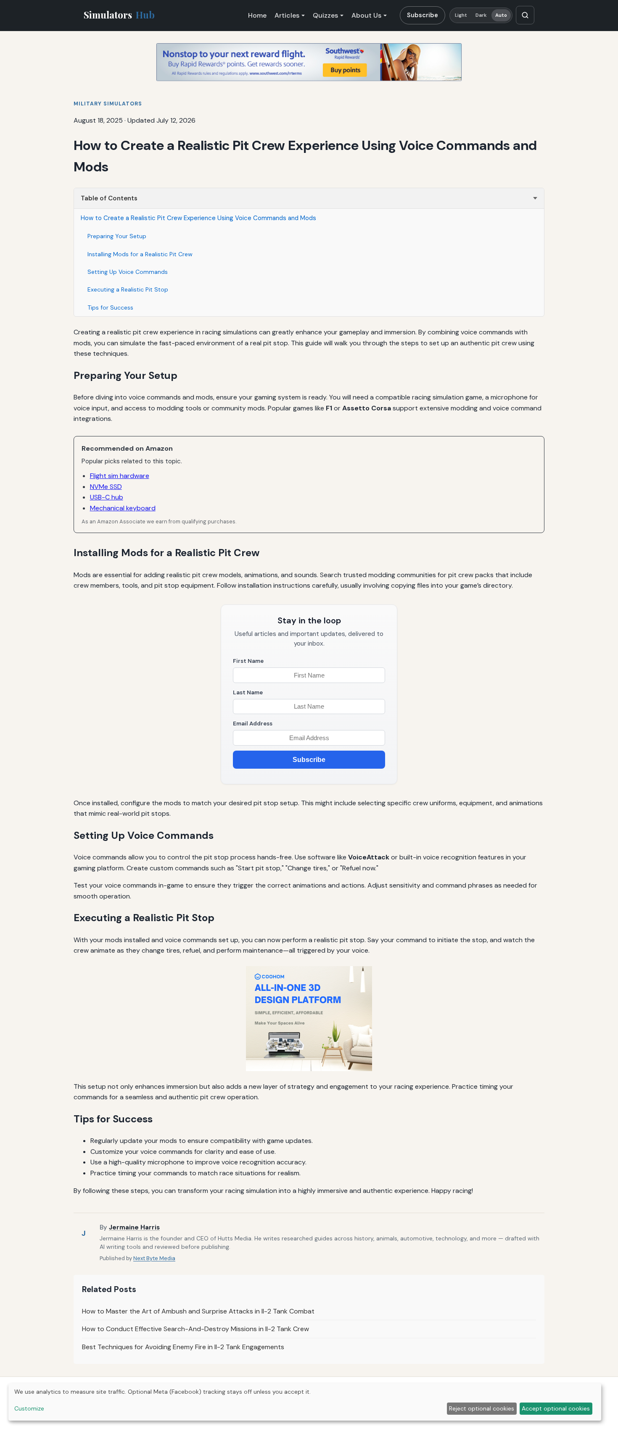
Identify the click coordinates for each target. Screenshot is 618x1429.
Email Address (252, 723)
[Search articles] (525, 15)
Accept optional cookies (556, 1408)
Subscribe (422, 15)
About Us (366, 15)
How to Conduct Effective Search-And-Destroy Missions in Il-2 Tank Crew (195, 1328)
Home (257, 15)
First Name (248, 661)
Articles (287, 15)
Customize (29, 1408)
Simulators (119, 14)
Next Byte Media (154, 1258)
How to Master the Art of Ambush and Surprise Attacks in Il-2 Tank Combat (198, 1311)
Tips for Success (110, 307)
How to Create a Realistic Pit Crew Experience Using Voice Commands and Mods (198, 218)
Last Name (248, 692)
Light (461, 15)
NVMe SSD (106, 486)
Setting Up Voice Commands (127, 272)
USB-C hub (106, 497)
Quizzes (325, 15)
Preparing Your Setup (116, 236)
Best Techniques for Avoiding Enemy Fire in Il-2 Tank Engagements (183, 1346)
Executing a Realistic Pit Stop (127, 289)
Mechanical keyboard (123, 508)
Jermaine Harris (134, 1227)
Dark (481, 15)
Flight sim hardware (119, 475)
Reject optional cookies (481, 1408)
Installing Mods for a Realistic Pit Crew (140, 254)
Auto (501, 15)
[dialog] (304, 1402)
